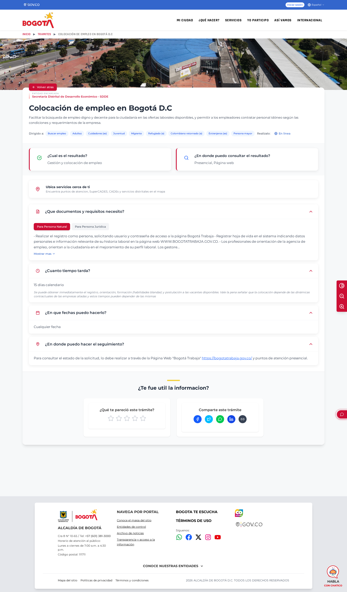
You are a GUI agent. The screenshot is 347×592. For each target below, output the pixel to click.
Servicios (233, 20)
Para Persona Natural (52, 226)
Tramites (44, 34)
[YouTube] (217, 537)
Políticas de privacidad (96, 580)
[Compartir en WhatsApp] (220, 419)
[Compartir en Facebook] (198, 419)
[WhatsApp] (179, 537)
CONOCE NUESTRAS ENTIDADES (170, 566)
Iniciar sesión (295, 4)
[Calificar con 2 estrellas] (119, 418)
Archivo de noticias (130, 533)
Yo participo (258, 20)
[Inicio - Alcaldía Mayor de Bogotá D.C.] (38, 20)
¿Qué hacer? (209, 20)
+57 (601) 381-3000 (98, 536)
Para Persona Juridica (90, 226)
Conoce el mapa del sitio (134, 520)
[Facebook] (189, 537)
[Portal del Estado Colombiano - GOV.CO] (31, 5)
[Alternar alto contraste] (342, 285)
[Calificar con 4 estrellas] (135, 418)
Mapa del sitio (67, 580)
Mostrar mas (42, 254)
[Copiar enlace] (243, 419)
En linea (284, 133)
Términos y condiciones (132, 580)
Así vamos (283, 20)
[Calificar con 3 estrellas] (127, 418)
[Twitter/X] (198, 537)
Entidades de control (131, 527)
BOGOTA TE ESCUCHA (196, 512)
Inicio (26, 34)
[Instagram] (208, 537)
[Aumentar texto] (342, 306)
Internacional (309, 20)
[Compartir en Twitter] (209, 419)
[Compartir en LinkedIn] (231, 419)
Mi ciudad (185, 20)
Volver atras (45, 87)
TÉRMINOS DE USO (193, 521)
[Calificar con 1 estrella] (111, 418)
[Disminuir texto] (342, 296)
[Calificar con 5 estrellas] (143, 418)
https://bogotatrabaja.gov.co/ (227, 358)
